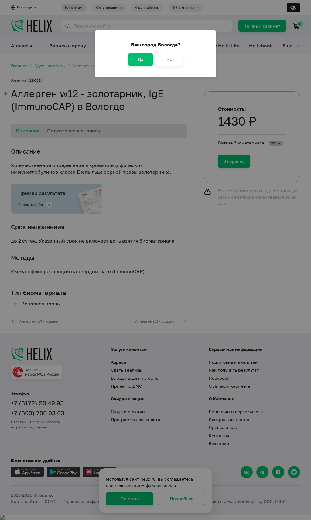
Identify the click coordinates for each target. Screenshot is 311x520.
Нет (170, 59)
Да (140, 59)
